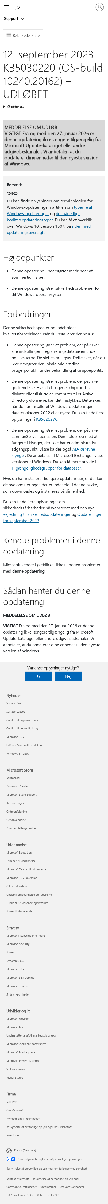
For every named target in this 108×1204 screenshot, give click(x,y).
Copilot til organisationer (22, 720)
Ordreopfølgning (16, 811)
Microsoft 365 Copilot (20, 977)
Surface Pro (13, 703)
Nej (68, 676)
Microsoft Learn (16, 1027)
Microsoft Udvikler (18, 1019)
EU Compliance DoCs (19, 1195)
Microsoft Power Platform (22, 1061)
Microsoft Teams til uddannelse (26, 869)
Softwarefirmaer (16, 1069)
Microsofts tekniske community (26, 1044)
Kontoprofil (13, 778)
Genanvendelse (16, 820)
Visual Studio (14, 1077)
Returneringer (15, 803)
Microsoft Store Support (21, 795)
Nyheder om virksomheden (23, 1118)
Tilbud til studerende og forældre (27, 903)
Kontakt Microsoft (17, 1179)
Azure (10, 952)
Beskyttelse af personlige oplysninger (55, 1179)
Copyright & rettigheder (21, 1187)
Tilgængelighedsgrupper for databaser (46, 468)
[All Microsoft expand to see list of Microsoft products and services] (6, 7)
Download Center (17, 786)
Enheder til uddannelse (21, 861)
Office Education (16, 886)
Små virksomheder (18, 994)
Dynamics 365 (15, 961)
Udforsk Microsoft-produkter (24, 745)
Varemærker (48, 1187)
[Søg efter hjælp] (18, 7)
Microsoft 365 (15, 737)
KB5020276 (46, 419)
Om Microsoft (15, 1110)
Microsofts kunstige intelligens (25, 935)
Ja (38, 676)
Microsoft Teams (17, 986)
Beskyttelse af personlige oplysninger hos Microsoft (39, 1127)
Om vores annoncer (72, 1187)
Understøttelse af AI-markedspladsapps (31, 1035)
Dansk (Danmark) (25, 1150)
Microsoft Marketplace (20, 1052)
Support (11, 18)
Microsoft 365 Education (21, 878)
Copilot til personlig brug (22, 728)
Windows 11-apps (17, 754)
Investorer (12, 1135)
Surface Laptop (15, 711)
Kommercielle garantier (21, 828)
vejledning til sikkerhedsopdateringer (37, 514)
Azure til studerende (19, 911)
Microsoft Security (17, 944)
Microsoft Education (19, 852)
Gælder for (15, 106)
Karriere (11, 1102)
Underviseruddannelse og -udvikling (29, 894)
